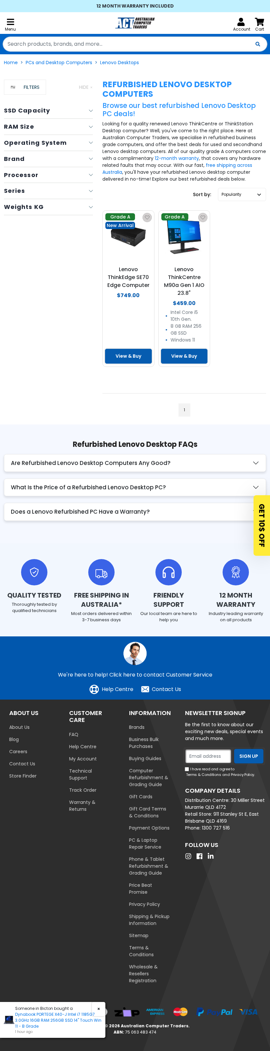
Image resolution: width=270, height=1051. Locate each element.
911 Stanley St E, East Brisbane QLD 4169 (222, 817)
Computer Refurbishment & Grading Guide (148, 777)
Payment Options (149, 828)
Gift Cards (140, 796)
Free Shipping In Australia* (101, 600)
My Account (83, 759)
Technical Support (80, 774)
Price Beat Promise (140, 888)
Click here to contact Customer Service (160, 675)
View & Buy (128, 356)
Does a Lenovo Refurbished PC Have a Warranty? (80, 512)
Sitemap (138, 935)
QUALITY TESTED (34, 595)
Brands (137, 727)
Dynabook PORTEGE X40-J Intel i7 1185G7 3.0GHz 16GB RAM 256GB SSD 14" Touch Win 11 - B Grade (58, 1020)
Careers (18, 751)
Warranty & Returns (82, 805)
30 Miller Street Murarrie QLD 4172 (225, 803)
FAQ (73, 734)
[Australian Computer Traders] (135, 23)
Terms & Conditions (141, 951)
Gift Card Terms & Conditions (147, 812)
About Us (19, 727)
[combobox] (135, 44)
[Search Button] (257, 44)
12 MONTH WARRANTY (235, 600)
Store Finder (23, 776)
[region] (48, 252)
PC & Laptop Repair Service (145, 843)
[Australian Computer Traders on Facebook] (201, 856)
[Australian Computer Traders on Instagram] (190, 856)
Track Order (82, 790)
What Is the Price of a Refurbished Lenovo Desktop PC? (88, 487)
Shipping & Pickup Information (149, 920)
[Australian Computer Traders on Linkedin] (212, 856)
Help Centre (117, 689)
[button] (242, 194)
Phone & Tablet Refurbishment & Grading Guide (148, 866)
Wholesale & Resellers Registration (143, 973)
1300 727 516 (216, 828)
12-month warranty (177, 158)
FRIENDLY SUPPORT (168, 600)
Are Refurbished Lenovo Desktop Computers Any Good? (91, 463)
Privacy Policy (144, 904)
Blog (14, 739)
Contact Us (166, 689)
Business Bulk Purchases (144, 743)
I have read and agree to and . (220, 771)
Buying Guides (145, 758)
